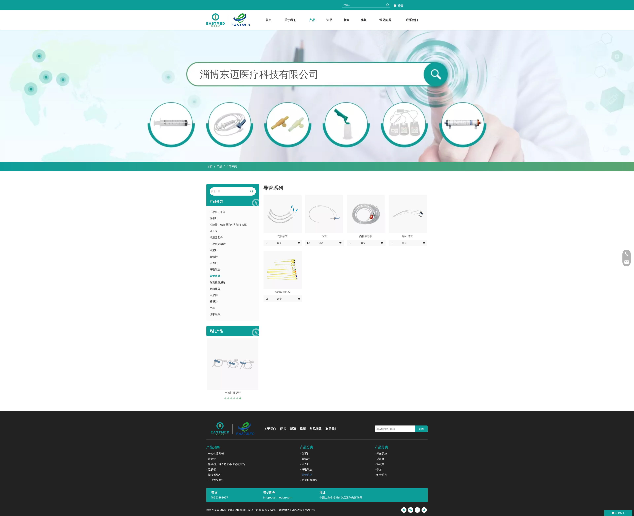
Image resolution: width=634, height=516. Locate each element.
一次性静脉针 (218, 244)
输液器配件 (216, 237)
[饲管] (324, 214)
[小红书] (417, 510)
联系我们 (331, 429)
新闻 (293, 429)
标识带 (214, 301)
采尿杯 (214, 295)
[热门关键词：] (387, 4)
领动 (307, 510)
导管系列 (215, 276)
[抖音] (424, 510)
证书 (283, 429)
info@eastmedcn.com (277, 497)
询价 (279, 243)
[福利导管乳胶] (283, 269)
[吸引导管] (408, 214)
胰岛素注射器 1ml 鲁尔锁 (232, 393)
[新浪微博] (403, 510)
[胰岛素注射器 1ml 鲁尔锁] (232, 364)
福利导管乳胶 (282, 292)
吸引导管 (407, 236)
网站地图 (284, 510)
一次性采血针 (216, 480)
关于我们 (270, 429)
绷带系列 (215, 314)
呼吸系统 (215, 269)
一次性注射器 (218, 212)
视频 (303, 429)
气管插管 (282, 236)
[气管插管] (283, 214)
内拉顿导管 (365, 236)
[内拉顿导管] (366, 214)
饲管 (324, 236)
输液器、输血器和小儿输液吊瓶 (228, 225)
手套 (212, 308)
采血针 (214, 263)
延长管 (214, 231)
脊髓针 (214, 257)
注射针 (214, 218)
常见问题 (316, 429)
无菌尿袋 (215, 289)
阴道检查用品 (218, 282)
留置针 (214, 250)
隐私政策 (297, 510)
